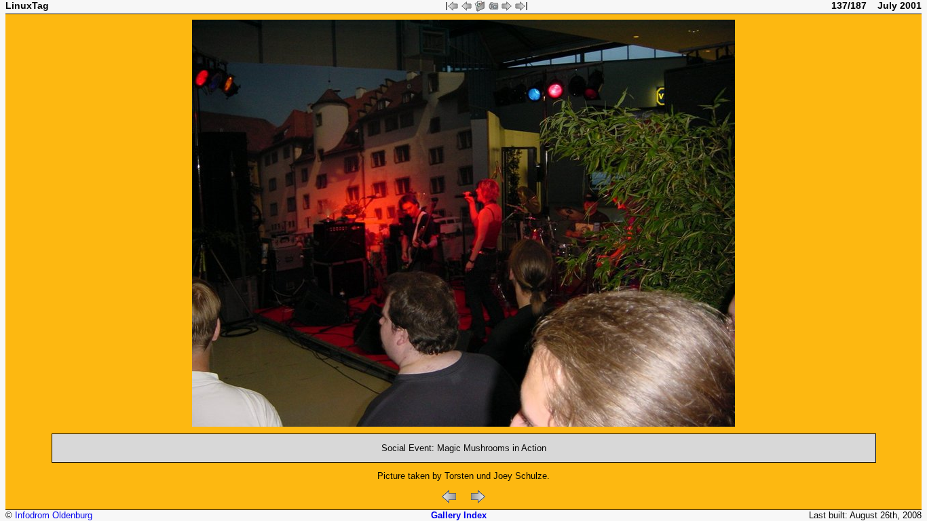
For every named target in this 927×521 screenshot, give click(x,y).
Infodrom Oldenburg (53, 515)
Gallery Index (459, 515)
